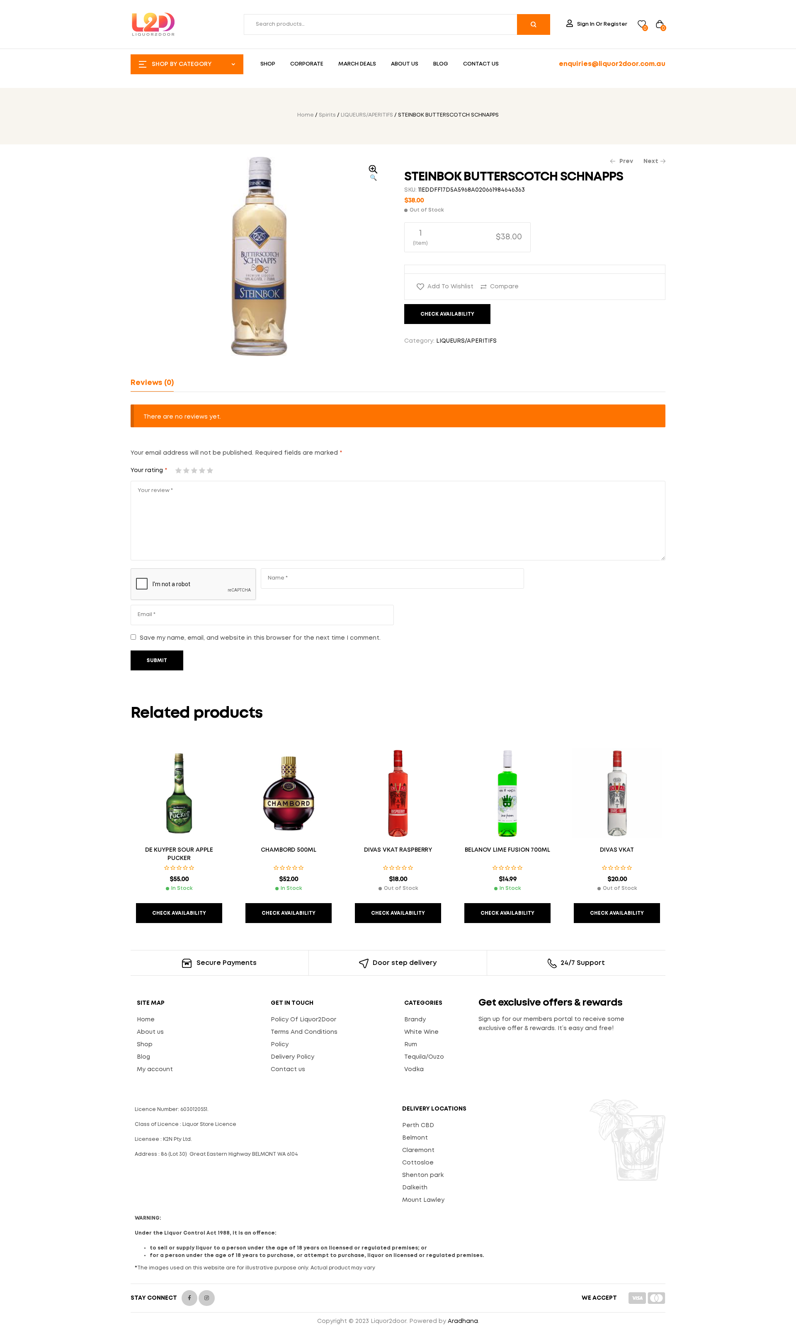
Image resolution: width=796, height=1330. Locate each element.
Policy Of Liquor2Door (303, 1019)
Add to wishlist (450, 286)
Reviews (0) (152, 383)
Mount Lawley (423, 1200)
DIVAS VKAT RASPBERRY (398, 850)
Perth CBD (418, 1125)
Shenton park (423, 1175)
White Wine (421, 1032)
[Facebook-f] (189, 1298)
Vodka (414, 1069)
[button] (373, 174)
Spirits (327, 115)
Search (533, 24)
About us (150, 1032)
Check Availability (447, 314)
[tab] (152, 383)
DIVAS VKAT (617, 850)
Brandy (415, 1019)
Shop (145, 1044)
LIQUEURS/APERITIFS (367, 115)
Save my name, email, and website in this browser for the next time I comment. (260, 638)
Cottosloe (418, 1162)
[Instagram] (206, 1298)
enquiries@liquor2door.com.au (612, 64)
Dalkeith (414, 1187)
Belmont (415, 1137)
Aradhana (463, 1321)
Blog (143, 1057)
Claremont (418, 1150)
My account (155, 1069)
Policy (280, 1044)
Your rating (149, 470)
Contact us (288, 1069)
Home (305, 115)
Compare (504, 286)
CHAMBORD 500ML (288, 850)
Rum (410, 1044)
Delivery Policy (292, 1057)
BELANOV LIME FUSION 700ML (507, 850)
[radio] (467, 237)
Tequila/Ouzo (424, 1057)
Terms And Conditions (304, 1032)
